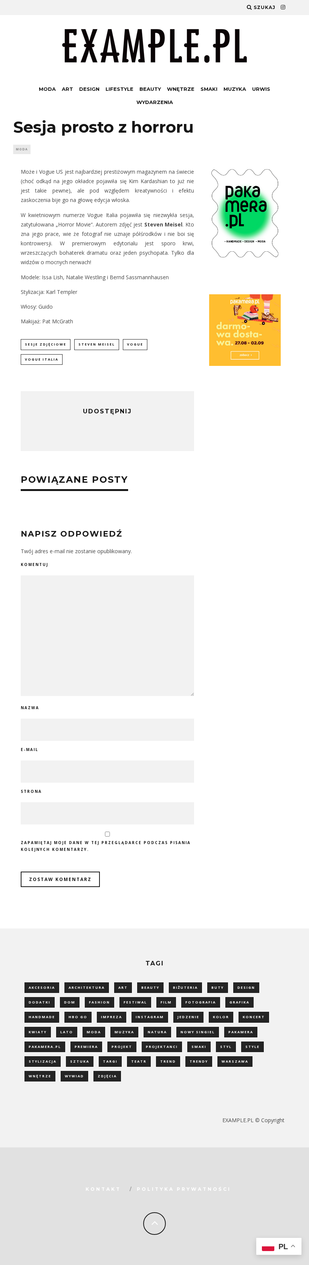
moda (94, 1031)
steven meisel (96, 344)
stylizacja (43, 1061)
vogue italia (41, 359)
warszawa (235, 1061)
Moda (47, 89)
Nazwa (30, 707)
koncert (254, 1016)
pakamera (240, 1031)
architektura (87, 987)
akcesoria (42, 987)
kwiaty (38, 1031)
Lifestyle (119, 89)
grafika (239, 1002)
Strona (31, 791)
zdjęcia (107, 1076)
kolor (221, 1016)
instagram (150, 1016)
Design (89, 89)
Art (67, 89)
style (252, 1046)
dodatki (39, 1002)
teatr (139, 1061)
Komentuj (34, 564)
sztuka (79, 1061)
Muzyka (234, 89)
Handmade (42, 1016)
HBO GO (78, 1016)
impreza (111, 1016)
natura (157, 1031)
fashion (99, 1002)
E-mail (29, 749)
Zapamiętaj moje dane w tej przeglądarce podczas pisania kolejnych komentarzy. (106, 846)
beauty (150, 987)
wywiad (74, 1076)
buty (217, 987)
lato (66, 1031)
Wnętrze (180, 89)
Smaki (208, 89)
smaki (199, 1046)
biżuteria (185, 987)
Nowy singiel (198, 1031)
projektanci (162, 1046)
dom (69, 1002)
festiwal (135, 1002)
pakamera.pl (45, 1046)
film (166, 1002)
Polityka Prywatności (184, 1189)
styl (226, 1046)
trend (168, 1061)
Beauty (150, 89)
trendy (199, 1061)
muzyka (124, 1031)
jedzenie (188, 1016)
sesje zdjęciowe (45, 344)
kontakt (103, 1189)
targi (110, 1061)
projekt (122, 1046)
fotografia (200, 1002)
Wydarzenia (154, 102)
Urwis (261, 89)
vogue (135, 344)
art (123, 987)
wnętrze (40, 1076)
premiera (86, 1046)
